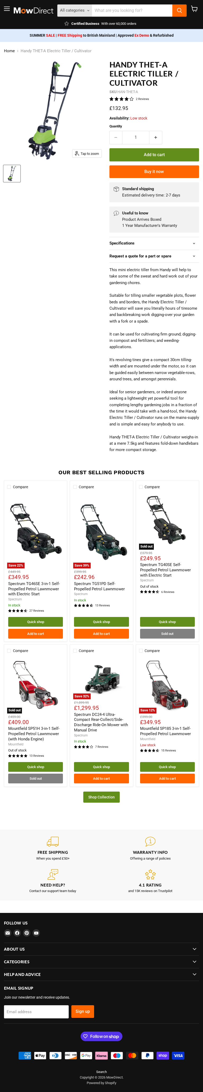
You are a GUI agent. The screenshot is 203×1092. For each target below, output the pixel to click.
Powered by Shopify (101, 1083)
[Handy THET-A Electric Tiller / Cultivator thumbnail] (11, 173)
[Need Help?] (53, 881)
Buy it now (154, 171)
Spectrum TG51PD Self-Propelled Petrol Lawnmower (99, 586)
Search (101, 1072)
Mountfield (16, 744)
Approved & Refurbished (146, 35)
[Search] (179, 10)
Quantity (115, 126)
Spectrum (15, 599)
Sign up (83, 1011)
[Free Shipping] (53, 848)
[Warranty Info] (150, 848)
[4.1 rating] (150, 881)
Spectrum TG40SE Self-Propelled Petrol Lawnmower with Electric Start (165, 569)
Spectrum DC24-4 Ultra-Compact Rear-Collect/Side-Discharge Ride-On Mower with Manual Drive (101, 722)
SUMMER (42, 35)
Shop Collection (101, 797)
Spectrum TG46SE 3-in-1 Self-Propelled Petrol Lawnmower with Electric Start (34, 588)
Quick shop (35, 622)
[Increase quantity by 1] (155, 137)
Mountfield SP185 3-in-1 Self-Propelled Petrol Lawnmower (165, 731)
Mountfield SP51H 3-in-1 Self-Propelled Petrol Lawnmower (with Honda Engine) (33, 733)
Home (9, 51)
